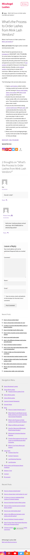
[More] (16, 148)
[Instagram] (3, 148)
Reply (3, 200)
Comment (7, 257)
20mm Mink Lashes (9, 395)
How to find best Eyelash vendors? (13, 344)
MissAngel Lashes (7, 5)
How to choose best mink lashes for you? (14, 322)
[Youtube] (10, 148)
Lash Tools (7, 450)
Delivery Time (8, 470)
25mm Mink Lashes (9, 389)
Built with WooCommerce (9, 542)
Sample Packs (8, 404)
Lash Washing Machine (14, 459)
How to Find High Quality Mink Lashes (13, 330)
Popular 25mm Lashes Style (16, 391)
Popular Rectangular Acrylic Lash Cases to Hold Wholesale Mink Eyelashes (17, 440)
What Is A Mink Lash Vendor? (16, 425)
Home (5, 13)
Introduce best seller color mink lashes (14, 371)
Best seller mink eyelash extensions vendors (15, 364)
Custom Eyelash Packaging (11, 401)
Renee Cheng (7, 215)
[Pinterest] (6, 148)
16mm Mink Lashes (9, 398)
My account (7, 477)
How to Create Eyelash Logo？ (17, 409)
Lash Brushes (12, 462)
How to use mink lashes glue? (11, 337)
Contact (6, 474)
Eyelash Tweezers (13, 456)
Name (6, 280)
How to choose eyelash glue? (11, 320)
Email (6, 288)
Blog (5, 407)
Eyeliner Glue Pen (13, 452)
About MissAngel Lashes (11, 386)
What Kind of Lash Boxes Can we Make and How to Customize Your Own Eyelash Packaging (17, 414)
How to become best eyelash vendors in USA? (15, 356)
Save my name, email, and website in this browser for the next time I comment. (14, 298)
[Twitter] (13, 148)
